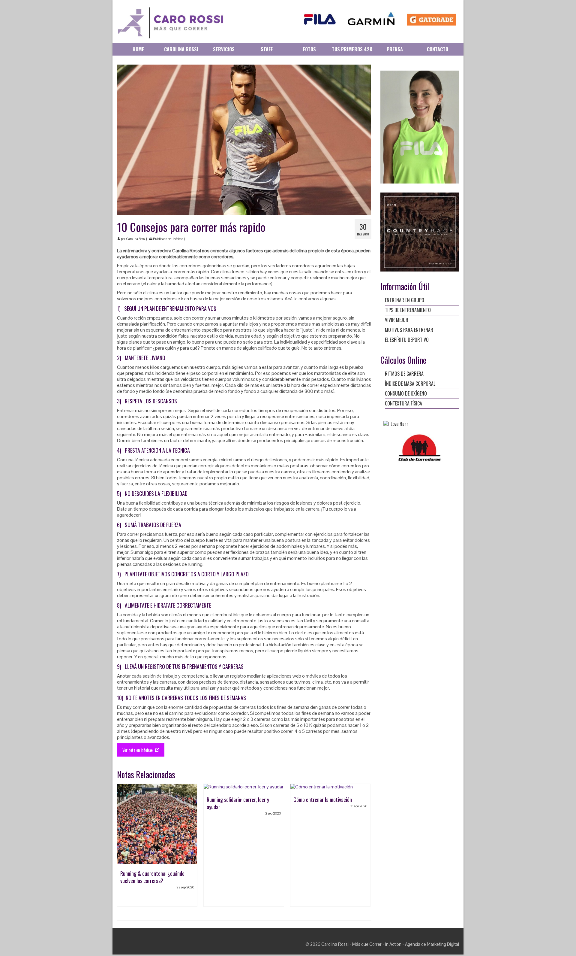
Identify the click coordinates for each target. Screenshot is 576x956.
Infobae (178, 239)
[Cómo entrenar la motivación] (330, 787)
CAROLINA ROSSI (181, 49)
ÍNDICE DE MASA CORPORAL (410, 383)
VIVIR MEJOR (396, 319)
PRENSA (395, 49)
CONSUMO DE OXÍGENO (406, 393)
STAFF (267, 49)
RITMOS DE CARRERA (404, 373)
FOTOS (309, 49)
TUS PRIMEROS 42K (352, 49)
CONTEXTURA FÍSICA (403, 403)
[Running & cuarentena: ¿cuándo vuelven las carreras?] (157, 824)
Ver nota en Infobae (138, 750)
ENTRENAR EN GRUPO (404, 300)
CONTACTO (437, 49)
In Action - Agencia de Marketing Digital (422, 944)
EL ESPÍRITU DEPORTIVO (407, 339)
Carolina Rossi (136, 239)
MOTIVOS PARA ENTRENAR (409, 329)
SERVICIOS (224, 49)
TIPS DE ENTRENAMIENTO (408, 310)
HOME (138, 49)
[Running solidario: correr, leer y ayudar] (244, 787)
